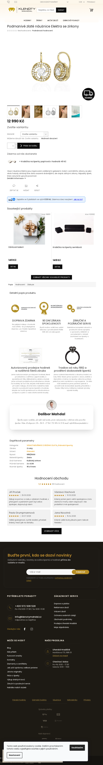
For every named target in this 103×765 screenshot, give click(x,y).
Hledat (61, 10)
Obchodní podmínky (63, 619)
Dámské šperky (65, 445)
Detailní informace (15, 178)
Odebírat (80, 572)
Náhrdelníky (72, 700)
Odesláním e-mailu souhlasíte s (49, 579)
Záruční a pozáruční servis (18, 683)
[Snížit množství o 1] (16, 147)
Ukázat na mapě (60, 656)
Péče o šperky (13, 675)
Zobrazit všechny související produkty (51, 277)
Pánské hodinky (19, 700)
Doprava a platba (61, 603)
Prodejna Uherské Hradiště (65, 623)
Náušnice (57, 700)
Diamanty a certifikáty (17, 664)
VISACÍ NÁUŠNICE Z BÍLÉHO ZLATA (42, 445)
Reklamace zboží (61, 607)
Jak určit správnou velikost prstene (22, 668)
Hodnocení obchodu (51, 478)
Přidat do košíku (30, 145)
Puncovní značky (14, 656)
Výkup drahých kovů (16, 679)
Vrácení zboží (60, 611)
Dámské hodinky (39, 700)
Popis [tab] (10, 284)
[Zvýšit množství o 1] (16, 144)
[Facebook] (24, 629)
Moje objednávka (61, 627)
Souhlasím (77, 747)
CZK (81, 2)
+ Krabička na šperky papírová (42, 161)
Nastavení (14, 755)
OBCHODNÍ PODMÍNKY (49, 2)
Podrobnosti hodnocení (42, 30)
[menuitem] (27, 20)
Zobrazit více (51, 531)
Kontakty (11, 660)
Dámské (31, 451)
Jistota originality (14, 672)
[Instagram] (31, 629)
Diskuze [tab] (31, 284)
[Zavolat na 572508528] (11, 2)
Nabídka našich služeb (16, 687)
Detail (13, 266)
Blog (9, 648)
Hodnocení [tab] (20, 284)
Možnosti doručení (49, 138)
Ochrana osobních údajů (65, 615)
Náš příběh (11, 652)
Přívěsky (87, 700)
